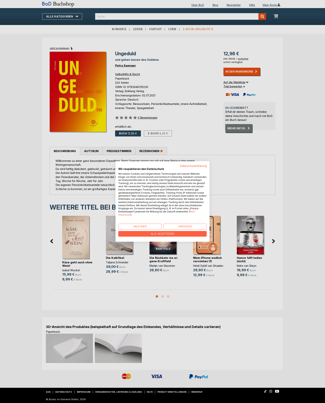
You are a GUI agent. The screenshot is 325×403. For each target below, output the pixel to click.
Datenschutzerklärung (193, 165)
